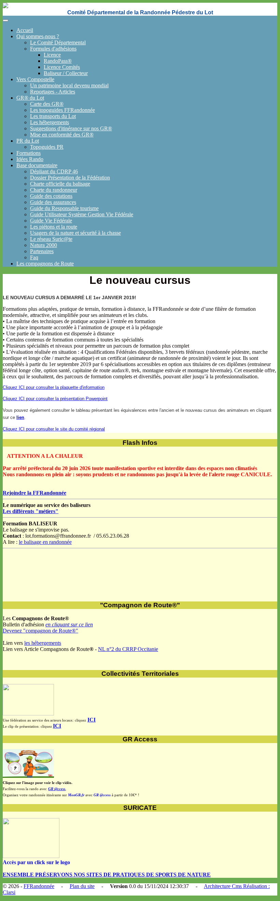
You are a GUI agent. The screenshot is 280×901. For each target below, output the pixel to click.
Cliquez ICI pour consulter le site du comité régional (54, 429)
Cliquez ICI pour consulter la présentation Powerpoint (55, 398)
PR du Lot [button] (27, 141)
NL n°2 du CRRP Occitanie (128, 649)
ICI (91, 720)
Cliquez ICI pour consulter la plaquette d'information (53, 387)
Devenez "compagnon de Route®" (40, 631)
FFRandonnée (39, 886)
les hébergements (42, 643)
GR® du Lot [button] (30, 98)
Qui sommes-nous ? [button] (37, 36)
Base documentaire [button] (36, 165)
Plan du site (82, 886)
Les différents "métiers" (30, 511)
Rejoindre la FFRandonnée (34, 493)
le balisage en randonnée (45, 542)
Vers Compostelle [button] (35, 79)
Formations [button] (28, 153)
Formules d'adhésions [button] (53, 49)
